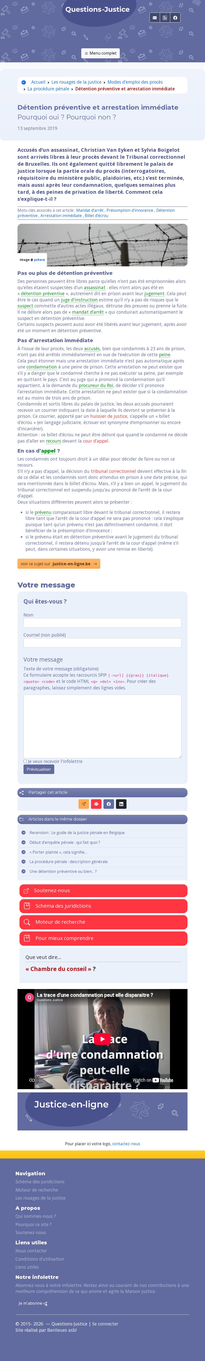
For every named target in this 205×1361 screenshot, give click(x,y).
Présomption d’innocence (129, 210)
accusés (92, 348)
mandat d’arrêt (88, 312)
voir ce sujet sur (55, 563)
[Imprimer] (96, 804)
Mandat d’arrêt (90, 210)
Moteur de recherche (59, 921)
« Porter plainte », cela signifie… (58, 852)
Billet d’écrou (96, 215)
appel (48, 451)
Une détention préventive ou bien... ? (63, 871)
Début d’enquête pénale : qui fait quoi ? (65, 842)
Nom (29, 615)
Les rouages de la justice (77, 82)
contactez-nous (126, 1143)
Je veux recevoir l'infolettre (55, 761)
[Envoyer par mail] (83, 804)
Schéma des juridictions (62, 905)
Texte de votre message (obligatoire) (61, 669)
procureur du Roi (96, 385)
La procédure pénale (48, 89)
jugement (154, 293)
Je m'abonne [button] (31, 1303)
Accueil (38, 82)
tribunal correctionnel (113, 471)
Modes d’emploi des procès (135, 82)
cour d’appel (95, 441)
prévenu (43, 512)
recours (53, 441)
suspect (25, 306)
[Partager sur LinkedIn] (121, 804)
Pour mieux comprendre (64, 938)
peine (164, 354)
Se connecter (105, 1324)
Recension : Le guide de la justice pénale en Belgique (77, 832)
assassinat (95, 287)
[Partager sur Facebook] (109, 804)
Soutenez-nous (51, 890)
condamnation (41, 367)
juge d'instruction (79, 300)
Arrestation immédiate (61, 215)
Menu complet (102, 53)
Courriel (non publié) (45, 635)
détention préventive (42, 293)
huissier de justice (108, 416)
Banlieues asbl (62, 1330)
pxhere (39, 260)
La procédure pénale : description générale (69, 861)
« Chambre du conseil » (59, 969)
